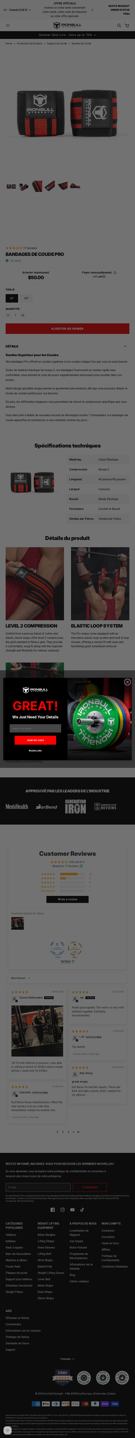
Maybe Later (35, 750)
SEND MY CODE (35, 740)
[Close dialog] (127, 682)
